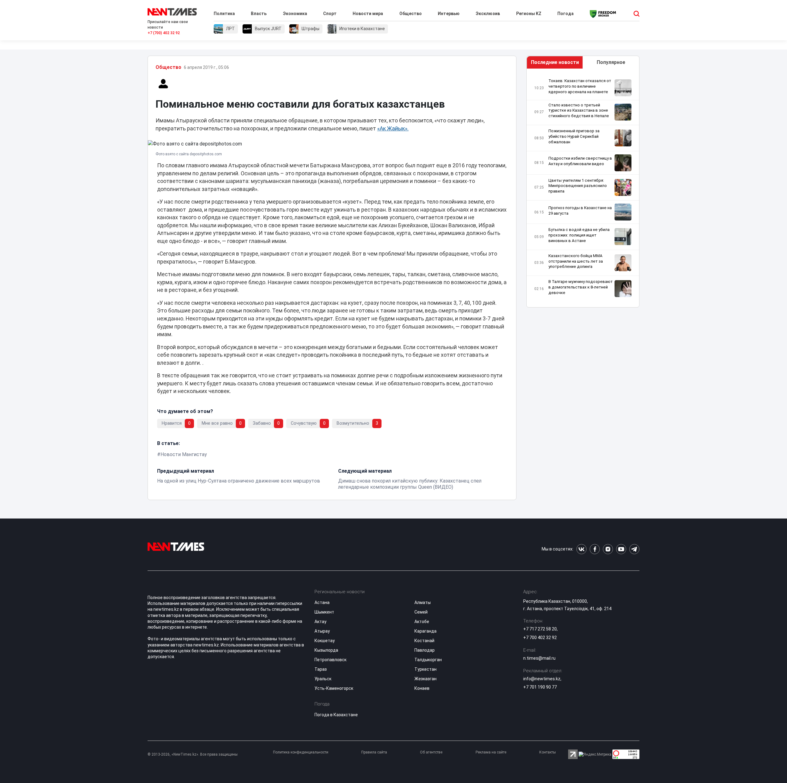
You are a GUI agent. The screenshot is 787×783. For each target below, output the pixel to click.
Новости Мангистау (183, 454)
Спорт (330, 13)
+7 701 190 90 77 (540, 687)
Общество (410, 13)
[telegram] (634, 549)
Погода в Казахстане (336, 714)
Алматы (422, 602)
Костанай (424, 640)
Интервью (449, 13)
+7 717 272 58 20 (540, 628)
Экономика (295, 13)
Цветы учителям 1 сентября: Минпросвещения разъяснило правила (577, 186)
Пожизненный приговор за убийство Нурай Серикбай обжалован (573, 136)
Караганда (425, 631)
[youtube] (621, 549)
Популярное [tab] (611, 62)
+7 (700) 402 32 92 (164, 33)
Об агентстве (431, 752)
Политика (224, 13)
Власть (259, 13)
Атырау (322, 631)
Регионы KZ (528, 13)
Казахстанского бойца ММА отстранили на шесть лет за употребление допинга (575, 261)
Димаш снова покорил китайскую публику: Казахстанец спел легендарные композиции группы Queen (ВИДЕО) (409, 484)
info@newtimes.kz (541, 678)
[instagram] (608, 549)
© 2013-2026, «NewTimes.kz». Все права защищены (193, 754)
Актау (320, 621)
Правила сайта (374, 752)
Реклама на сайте (491, 752)
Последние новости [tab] (555, 62)
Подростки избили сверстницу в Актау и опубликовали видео (580, 161)
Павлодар (424, 650)
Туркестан (425, 669)
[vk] (581, 549)
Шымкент (324, 612)
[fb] (595, 549)
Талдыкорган (428, 659)
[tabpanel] (583, 189)
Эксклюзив (488, 13)
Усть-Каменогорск (333, 688)
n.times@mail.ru (539, 658)
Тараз (320, 669)
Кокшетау (324, 640)
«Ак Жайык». (393, 128)
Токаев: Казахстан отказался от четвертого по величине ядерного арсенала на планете (579, 86)
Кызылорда (326, 650)
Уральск (322, 678)
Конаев (421, 688)
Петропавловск (330, 659)
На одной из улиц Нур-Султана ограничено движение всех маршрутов (238, 481)
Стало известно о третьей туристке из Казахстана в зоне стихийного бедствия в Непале (578, 110)
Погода (565, 13)
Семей (421, 612)
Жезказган (425, 678)
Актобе (421, 621)
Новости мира (368, 13)
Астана (322, 602)
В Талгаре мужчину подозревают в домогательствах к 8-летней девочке (580, 287)
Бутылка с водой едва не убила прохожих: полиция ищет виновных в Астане (579, 235)
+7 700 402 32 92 (540, 637)
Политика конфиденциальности (300, 752)
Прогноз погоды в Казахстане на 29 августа (580, 210)
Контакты (547, 752)
